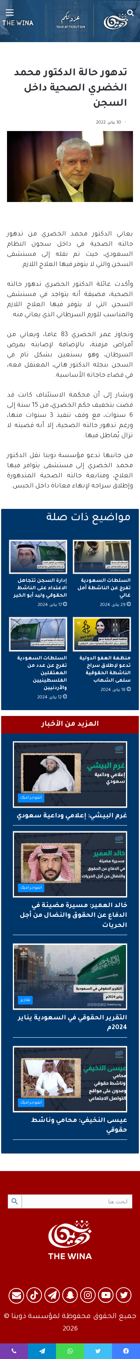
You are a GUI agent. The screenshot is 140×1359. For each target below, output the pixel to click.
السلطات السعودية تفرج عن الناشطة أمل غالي (104, 588)
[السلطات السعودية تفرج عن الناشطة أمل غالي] (102, 557)
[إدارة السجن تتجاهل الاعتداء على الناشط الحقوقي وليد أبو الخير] (38, 557)
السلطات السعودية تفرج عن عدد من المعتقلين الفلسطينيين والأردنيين (42, 673)
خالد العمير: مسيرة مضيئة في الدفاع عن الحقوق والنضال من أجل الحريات (73, 915)
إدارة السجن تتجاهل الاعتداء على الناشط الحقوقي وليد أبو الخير (40, 588)
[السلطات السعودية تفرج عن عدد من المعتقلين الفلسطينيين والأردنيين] (38, 634)
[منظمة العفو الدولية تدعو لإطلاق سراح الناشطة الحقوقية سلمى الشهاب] (102, 634)
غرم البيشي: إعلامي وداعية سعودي (72, 816)
